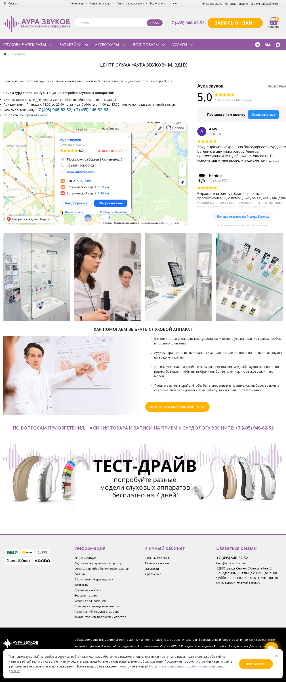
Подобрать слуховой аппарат (177, 407)
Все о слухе (157, 3)
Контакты (77, 3)
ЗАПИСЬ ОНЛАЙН (235, 23)
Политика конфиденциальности (97, 606)
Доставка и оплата (87, 590)
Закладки (152, 569)
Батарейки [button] (70, 44)
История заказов (157, 563)
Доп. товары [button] (145, 44)
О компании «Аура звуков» (93, 579)
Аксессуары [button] (107, 44)
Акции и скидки (100, 3)
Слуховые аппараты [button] (24, 44)
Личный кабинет (157, 558)
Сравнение (153, 574)
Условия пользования (90, 601)
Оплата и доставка (130, 3)
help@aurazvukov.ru (34, 115)
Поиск (154, 23)
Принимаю (256, 664)
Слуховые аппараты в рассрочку (98, 563)
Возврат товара (86, 595)
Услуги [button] (179, 44)
